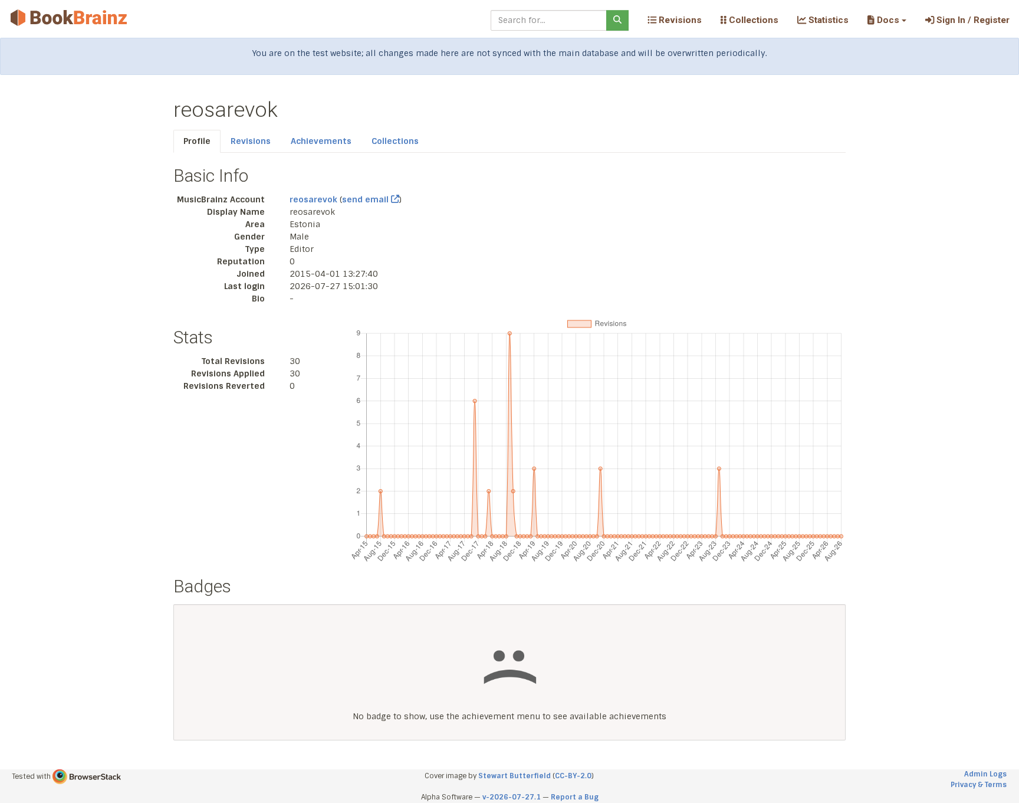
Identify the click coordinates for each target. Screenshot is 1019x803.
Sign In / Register (972, 20)
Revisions (679, 20)
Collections (752, 20)
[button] (886, 20)
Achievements (321, 141)
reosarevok (313, 199)
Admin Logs (985, 774)
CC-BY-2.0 (573, 776)
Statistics (827, 20)
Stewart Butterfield (514, 776)
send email (366, 199)
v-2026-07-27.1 (511, 797)
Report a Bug (575, 797)
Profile (197, 141)
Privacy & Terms (979, 784)
